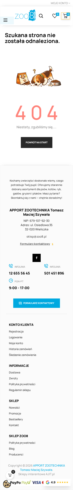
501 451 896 (54, 273)
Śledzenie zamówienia (22, 355)
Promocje (15, 413)
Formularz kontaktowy (35, 244)
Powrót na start (36, 142)
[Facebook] (36, 258)
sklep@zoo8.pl (36, 236)
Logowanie (15, 337)
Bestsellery (16, 419)
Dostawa (14, 372)
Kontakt (14, 425)
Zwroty (13, 378)
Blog (11, 448)
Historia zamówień (20, 349)
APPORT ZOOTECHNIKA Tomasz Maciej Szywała (42, 467)
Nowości (14, 407)
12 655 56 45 (19, 273)
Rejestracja (16, 331)
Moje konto (16, 343)
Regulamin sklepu (20, 390)
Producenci (16, 454)
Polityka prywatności (22, 384)
